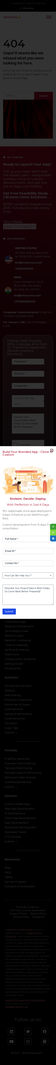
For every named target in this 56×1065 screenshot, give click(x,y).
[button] (52, 450)
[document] (28, 532)
